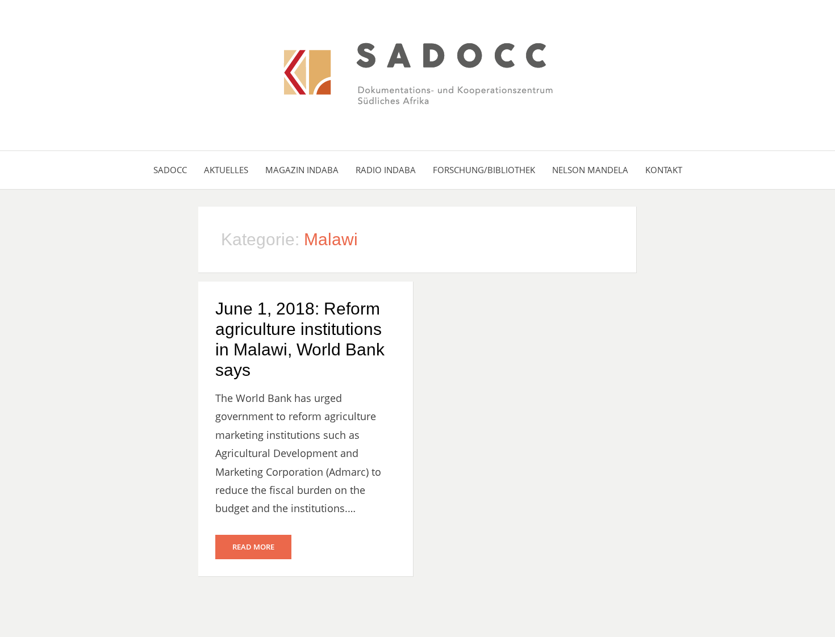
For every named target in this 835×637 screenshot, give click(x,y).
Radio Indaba (386, 169)
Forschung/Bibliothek (484, 169)
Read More (253, 547)
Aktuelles (226, 169)
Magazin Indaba (302, 169)
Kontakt (663, 169)
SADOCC (170, 169)
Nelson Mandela (590, 169)
